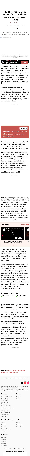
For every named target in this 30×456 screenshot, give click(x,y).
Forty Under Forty (6, 412)
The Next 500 (4, 410)
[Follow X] (22, 383)
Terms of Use (21, 448)
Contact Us (21, 451)
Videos (18, 422)
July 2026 (3, 439)
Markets (3, 424)
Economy (3, 427)
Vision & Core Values (11, 451)
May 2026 (3, 443)
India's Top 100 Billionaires (5, 399)
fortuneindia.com (15, 23)
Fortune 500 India (6, 406)
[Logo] (4, 7)
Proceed (25, 62)
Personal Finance (6, 429)
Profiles (18, 394)
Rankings (4, 394)
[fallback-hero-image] (8, 299)
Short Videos (19, 424)
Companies (19, 397)
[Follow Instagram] (28, 383)
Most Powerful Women (7, 408)
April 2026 (4, 445)
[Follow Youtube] (25, 383)
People (18, 399)
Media (18, 420)
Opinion (3, 431)
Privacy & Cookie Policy (11, 448)
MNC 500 (3, 416)
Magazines (4, 434)
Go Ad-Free (23, 128)
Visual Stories (20, 427)
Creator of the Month (7, 397)
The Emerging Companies (5, 403)
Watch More (24, 224)
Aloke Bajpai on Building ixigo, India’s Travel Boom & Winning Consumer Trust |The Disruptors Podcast (13, 243)
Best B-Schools (5, 414)
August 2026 (4, 437)
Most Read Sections (7, 420)
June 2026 (4, 441)
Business (3, 422)
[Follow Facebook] (19, 383)
